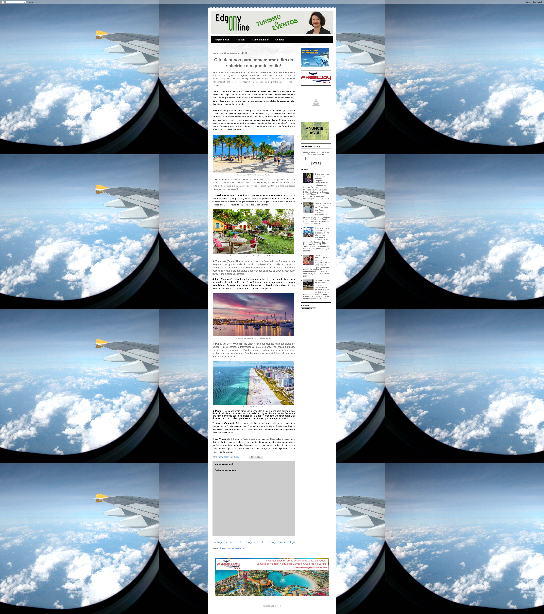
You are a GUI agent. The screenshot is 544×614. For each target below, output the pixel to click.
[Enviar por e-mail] (250, 457)
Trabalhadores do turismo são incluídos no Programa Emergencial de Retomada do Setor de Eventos (316, 180)
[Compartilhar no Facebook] (258, 457)
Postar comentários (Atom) (232, 548)
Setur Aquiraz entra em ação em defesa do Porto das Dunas (323, 206)
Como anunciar (260, 39)
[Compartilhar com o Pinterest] (261, 457)
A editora (240, 39)
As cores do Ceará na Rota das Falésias (322, 282)
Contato (279, 39)
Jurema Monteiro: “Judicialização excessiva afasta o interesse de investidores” (323, 232)
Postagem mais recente (227, 542)
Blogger (278, 606)
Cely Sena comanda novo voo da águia (323, 258)
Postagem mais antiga (281, 542)
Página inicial (221, 39)
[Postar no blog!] (253, 457)
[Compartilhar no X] (256, 457)
